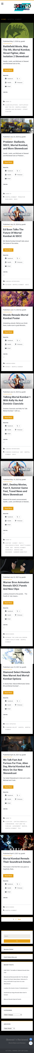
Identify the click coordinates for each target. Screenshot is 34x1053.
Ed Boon (8, 284)
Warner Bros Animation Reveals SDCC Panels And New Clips (16, 566)
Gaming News (10, 363)
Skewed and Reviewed (13, 109)
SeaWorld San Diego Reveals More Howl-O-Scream (15, 993)
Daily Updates (10, 724)
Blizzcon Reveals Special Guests (12, 999)
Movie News (9, 634)
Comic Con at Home (12, 639)
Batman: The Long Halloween (16, 637)
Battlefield (23, 105)
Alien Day (8, 821)
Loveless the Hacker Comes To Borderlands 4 (16, 988)
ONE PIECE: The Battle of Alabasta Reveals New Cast (16, 971)
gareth (23, 41)
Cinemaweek (9, 824)
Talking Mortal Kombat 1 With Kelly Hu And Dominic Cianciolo (16, 381)
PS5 (19, 828)
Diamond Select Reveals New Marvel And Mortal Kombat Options (16, 656)
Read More (9, 70)
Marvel (21, 727)
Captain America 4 (20, 821)
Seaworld (9, 549)
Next (19, 919)
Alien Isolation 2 (11, 105)
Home (3, 19)
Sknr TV (8, 101)
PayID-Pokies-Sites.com (10, 957)
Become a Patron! (8, 949)
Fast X (21, 543)
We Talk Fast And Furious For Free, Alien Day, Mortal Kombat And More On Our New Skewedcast (16, 743)
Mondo (7, 366)
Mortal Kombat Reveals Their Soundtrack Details (16, 842)
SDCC (16, 199)
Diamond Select (11, 727)
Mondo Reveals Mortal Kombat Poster (16, 299)
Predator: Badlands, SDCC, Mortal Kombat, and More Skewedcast (16, 126)
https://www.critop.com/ (17, 1051)
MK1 (21, 452)
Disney (15, 543)
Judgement (16, 826)
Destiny (8, 543)
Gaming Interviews (12, 281)
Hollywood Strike (12, 545)
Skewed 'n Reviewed (17, 1039)
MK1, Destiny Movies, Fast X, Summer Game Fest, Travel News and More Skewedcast (16, 468)
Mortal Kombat (21, 107)
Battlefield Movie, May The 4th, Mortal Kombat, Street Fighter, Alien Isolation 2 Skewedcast (16, 30)
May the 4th (9, 107)
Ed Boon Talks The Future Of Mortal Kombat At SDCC (16, 213)
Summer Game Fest (20, 552)
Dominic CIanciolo (12, 452)
